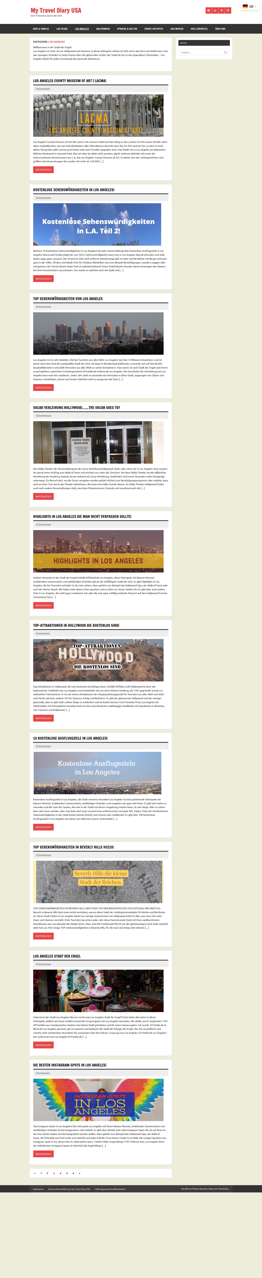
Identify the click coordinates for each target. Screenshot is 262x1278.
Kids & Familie (41, 28)
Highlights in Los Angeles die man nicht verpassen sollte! (82, 516)
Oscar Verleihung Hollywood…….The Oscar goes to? (76, 407)
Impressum (38, 1189)
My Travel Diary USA (56, 10)
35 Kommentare (43, 415)
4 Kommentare (43, 88)
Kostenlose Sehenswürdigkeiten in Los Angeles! (73, 189)
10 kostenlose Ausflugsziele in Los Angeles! (70, 738)
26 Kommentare (43, 197)
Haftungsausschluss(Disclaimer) (110, 1189)
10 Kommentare (43, 524)
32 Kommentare (43, 746)
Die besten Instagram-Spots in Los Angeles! (69, 1065)
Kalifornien (103, 28)
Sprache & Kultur (127, 28)
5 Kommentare (43, 1072)
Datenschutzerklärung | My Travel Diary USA (69, 1189)
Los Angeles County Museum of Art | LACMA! (69, 80)
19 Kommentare (43, 854)
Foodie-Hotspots (153, 28)
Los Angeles (82, 28)
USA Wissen (177, 28)
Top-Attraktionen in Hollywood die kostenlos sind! (76, 625)
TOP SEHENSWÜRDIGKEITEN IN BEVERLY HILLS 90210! (73, 847)
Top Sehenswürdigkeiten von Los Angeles (68, 298)
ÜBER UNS (220, 28)
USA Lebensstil (199, 28)
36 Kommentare (43, 306)
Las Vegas (62, 28)
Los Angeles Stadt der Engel (57, 956)
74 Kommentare (43, 964)
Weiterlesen (43, 169)
